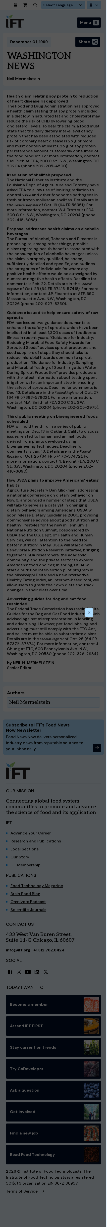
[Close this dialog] (89, 612)
